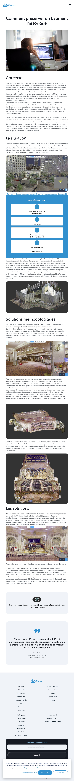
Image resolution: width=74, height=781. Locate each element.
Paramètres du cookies (29, 772)
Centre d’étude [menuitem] (53, 686)
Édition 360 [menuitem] (21, 697)
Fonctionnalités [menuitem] (21, 700)
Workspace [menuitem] (21, 707)
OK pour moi (45, 772)
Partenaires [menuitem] (21, 728)
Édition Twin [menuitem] (21, 693)
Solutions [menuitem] (21, 710)
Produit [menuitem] (21, 686)
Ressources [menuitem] (53, 697)
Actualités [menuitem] (21, 722)
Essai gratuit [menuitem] (53, 715)
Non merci (61, 772)
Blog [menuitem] (53, 693)
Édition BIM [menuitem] (21, 690)
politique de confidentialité (31, 768)
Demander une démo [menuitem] (53, 722)
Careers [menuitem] (21, 725)
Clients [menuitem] (52, 700)
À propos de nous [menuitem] (21, 735)
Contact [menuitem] (21, 732)
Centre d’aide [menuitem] (53, 690)
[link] (9, 5)
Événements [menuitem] (21, 718)
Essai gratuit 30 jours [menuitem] (53, 718)
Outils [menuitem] (21, 703)
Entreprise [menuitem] (21, 715)
